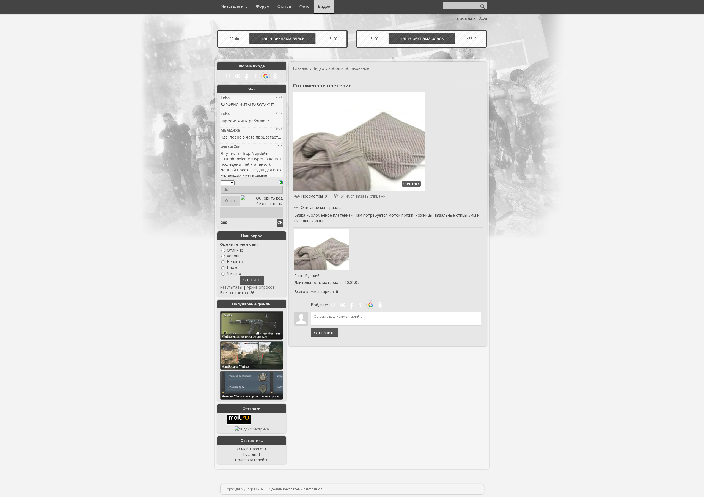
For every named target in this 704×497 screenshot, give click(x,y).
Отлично (235, 250)
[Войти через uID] (333, 305)
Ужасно (234, 273)
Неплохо (235, 261)
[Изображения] (321, 249)
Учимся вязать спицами (363, 196)
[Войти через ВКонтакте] (342, 305)
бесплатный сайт (297, 489)
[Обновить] (281, 181)
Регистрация (465, 18)
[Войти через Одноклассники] (380, 305)
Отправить (324, 332)
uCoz (318, 489)
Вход (483, 18)
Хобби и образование (348, 68)
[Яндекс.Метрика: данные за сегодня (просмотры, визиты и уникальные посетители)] (252, 429)
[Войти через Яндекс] (361, 305)
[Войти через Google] (370, 304)
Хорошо (234, 255)
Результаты (231, 287)
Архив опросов (261, 287)
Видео (318, 68)
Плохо (233, 267)
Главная (300, 68)
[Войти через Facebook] (352, 305)
